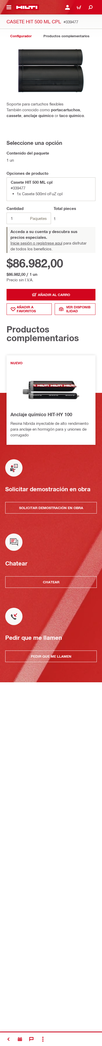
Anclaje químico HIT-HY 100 (41, 414)
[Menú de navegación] (9, 7)
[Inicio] (27, 7)
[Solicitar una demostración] (20, 1039)
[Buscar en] (90, 7)
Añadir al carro (54, 295)
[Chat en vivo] (31, 1039)
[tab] (21, 36)
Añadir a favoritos (26, 309)
